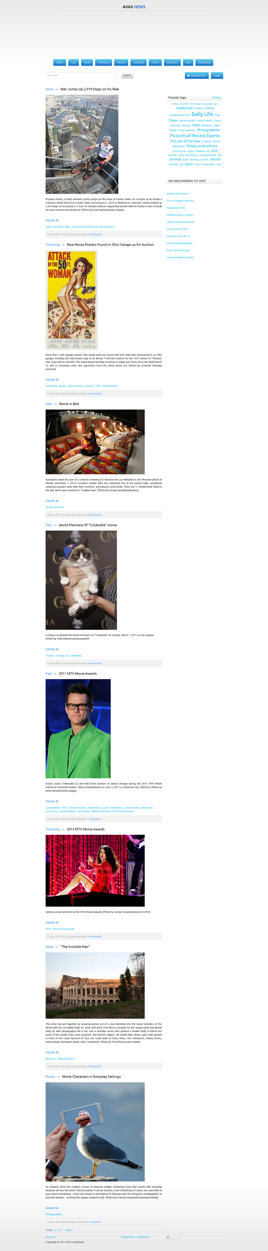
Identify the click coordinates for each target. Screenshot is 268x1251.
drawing (194, 159)
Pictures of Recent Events (195, 135)
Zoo (220, 155)
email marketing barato (179, 243)
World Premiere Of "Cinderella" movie (88, 525)
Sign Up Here (198, 75)
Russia (49, 507)
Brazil (198, 103)
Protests (206, 141)
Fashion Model (187, 120)
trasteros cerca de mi (178, 236)
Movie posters (110, 385)
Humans (186, 125)
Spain (191, 151)
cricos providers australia (180, 257)
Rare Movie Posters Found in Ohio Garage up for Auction (110, 245)
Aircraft (184, 103)
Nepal (173, 130)
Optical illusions (65, 1058)
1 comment (94, 819)
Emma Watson (67, 811)
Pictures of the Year (185, 141)
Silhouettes (178, 146)
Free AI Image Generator (180, 200)
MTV (64, 807)
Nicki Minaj (94, 807)
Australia (58, 226)
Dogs (217, 115)
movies (50, 655)
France (217, 120)
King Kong (51, 385)
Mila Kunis (146, 807)
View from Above (188, 155)
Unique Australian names (180, 222)
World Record (106, 226)
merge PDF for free (177, 229)
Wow (49, 89)
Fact (49, 404)
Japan (216, 125)
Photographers (54, 1214)
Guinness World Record (84, 226)
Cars (215, 103)
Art (192, 103)
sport (48, 226)
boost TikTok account (178, 250)
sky (181, 164)
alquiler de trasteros (178, 193)
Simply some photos (202, 146)
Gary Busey (83, 811)
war (219, 164)
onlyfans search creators (180, 214)
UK (207, 151)
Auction (89, 385)
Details (50, 220)
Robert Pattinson (101, 811)
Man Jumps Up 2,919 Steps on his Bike (89, 89)
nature (215, 159)
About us (51, 1236)
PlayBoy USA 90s (176, 207)
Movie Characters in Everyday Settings (91, 1077)
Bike (67, 226)
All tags (216, 97)
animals (175, 159)
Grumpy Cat (62, 655)
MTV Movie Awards (123, 811)
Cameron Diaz (131, 807)
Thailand (200, 151)
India (196, 125)
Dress (173, 120)
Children (199, 108)
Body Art (50, 1058)
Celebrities (184, 108)
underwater (208, 164)
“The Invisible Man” (75, 947)
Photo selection (186, 130)
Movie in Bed (69, 404)
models (204, 159)
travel (197, 164)
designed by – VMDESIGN (135, 1236)
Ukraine (172, 155)
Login (217, 75)
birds (185, 159)
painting (173, 164)
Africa (175, 103)
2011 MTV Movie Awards (78, 674)
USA (97, 385)
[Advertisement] (134, 34)
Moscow (58, 507)
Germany (175, 125)
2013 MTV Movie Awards (86, 829)
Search (127, 75)
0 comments (95, 234)
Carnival (207, 103)
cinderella (75, 655)
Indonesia (206, 125)
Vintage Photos (207, 155)
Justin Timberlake (112, 807)
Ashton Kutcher (77, 807)
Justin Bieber (53, 807)
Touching (53, 245)
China (209, 108)
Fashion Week (204, 120)
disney (62, 385)
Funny (50, 1077)
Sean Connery (75, 385)
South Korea (179, 151)
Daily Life (202, 114)
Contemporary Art (180, 115)
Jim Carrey (52, 811)
